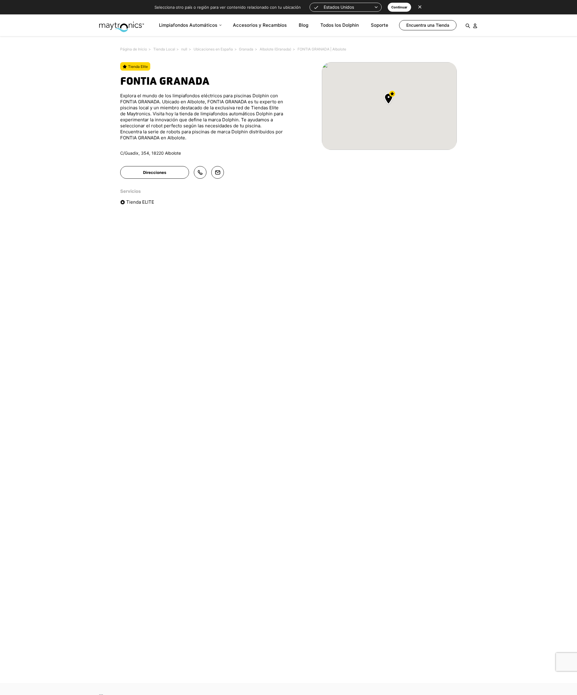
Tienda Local (164, 49)
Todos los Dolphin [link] (339, 25)
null (184, 49)
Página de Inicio (133, 49)
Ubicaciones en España (213, 49)
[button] (346, 7)
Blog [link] (303, 25)
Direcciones (154, 172)
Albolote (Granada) (275, 49)
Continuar (399, 7)
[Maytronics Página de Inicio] (121, 24)
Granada (246, 49)
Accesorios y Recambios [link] (260, 25)
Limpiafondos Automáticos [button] (188, 25)
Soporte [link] (379, 25)
